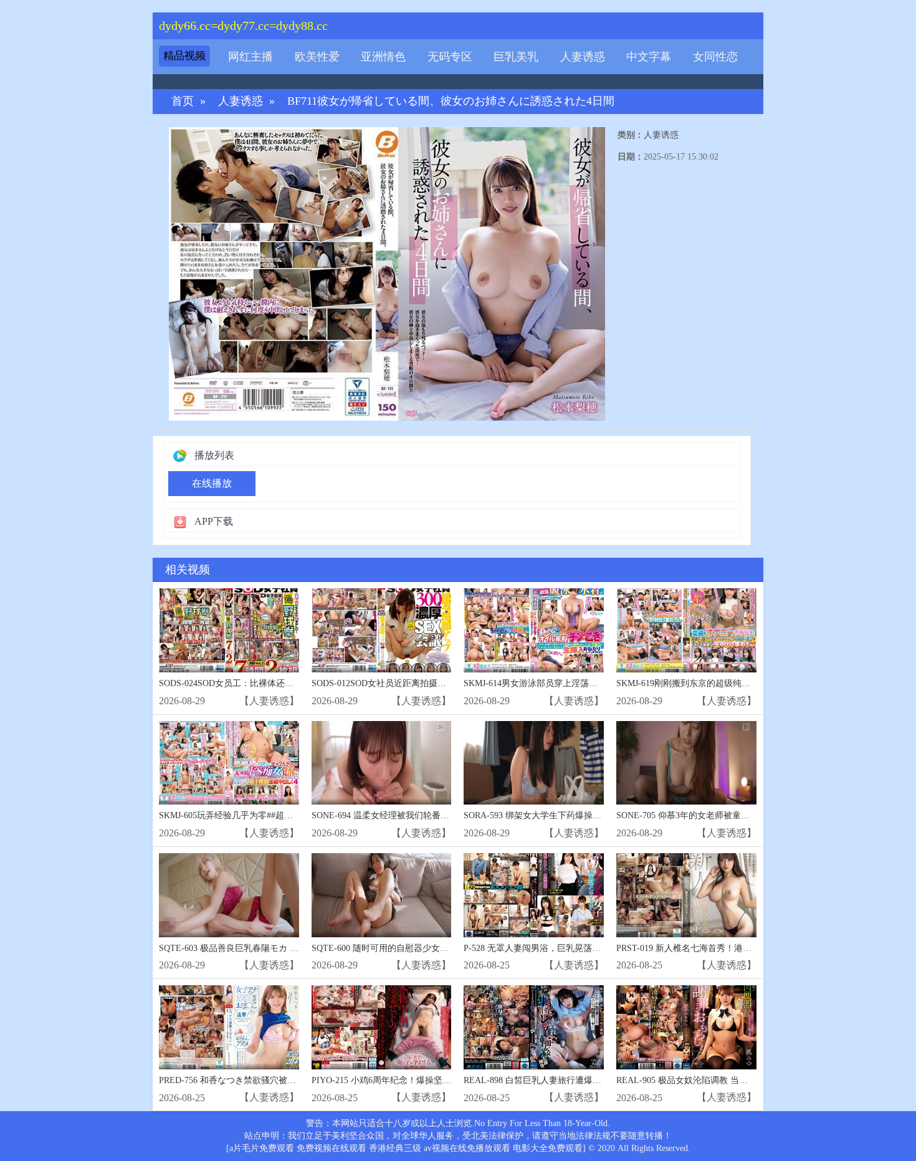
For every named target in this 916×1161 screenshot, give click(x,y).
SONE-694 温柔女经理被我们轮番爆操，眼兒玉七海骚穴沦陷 (428, 815)
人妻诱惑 (582, 56)
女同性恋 (715, 56)
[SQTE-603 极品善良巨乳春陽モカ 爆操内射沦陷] (229, 895)
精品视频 (184, 56)
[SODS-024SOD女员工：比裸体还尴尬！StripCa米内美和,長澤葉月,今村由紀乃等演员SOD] (229, 630)
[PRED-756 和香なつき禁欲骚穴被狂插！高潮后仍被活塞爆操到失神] (229, 1027)
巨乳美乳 (516, 56)
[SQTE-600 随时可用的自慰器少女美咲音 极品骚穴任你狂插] (382, 895)
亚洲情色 (383, 56)
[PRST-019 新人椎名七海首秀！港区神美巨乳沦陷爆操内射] (686, 895)
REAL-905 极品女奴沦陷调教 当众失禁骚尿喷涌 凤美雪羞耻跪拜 (740, 1080)
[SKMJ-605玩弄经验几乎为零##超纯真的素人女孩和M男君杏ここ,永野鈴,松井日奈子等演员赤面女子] (229, 763)
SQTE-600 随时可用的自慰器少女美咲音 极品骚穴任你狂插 (425, 948)
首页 (182, 101)
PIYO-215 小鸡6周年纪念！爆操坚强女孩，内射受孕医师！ (425, 1080)
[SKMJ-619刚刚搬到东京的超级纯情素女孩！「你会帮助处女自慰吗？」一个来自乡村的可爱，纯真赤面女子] (686, 630)
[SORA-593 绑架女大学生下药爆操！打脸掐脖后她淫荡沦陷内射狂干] (534, 763)
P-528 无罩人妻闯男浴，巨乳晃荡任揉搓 (541, 948)
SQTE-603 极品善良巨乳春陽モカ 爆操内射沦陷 (250, 948)
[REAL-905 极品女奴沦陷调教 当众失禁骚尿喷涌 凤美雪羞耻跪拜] (686, 1027)
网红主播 (250, 56)
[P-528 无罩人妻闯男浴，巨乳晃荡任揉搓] (534, 895)
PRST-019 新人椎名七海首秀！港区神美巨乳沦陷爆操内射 (727, 948)
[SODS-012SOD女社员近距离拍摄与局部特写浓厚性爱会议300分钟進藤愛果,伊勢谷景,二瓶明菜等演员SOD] (382, 630)
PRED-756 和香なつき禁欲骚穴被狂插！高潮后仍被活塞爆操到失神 (288, 1080)
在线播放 (212, 483)
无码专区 (449, 56)
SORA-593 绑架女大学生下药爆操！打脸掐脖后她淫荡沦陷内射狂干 (593, 815)
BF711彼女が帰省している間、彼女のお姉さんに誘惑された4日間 (450, 101)
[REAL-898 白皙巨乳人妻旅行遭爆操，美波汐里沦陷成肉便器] (534, 1027)
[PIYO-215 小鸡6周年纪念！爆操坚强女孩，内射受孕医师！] (382, 1027)
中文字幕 (648, 56)
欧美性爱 (317, 56)
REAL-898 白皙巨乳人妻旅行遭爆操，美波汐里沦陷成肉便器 (580, 1080)
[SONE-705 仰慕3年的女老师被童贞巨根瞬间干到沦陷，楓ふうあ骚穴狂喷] (686, 763)
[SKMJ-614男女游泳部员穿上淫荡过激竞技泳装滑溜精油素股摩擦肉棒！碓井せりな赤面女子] (534, 630)
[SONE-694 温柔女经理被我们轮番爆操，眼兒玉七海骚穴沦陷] (382, 763)
